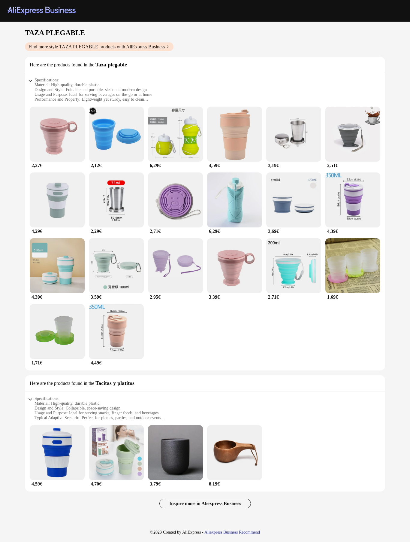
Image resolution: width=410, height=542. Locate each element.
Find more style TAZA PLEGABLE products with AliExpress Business (97, 46)
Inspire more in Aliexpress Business (205, 503)
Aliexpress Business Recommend (232, 532)
